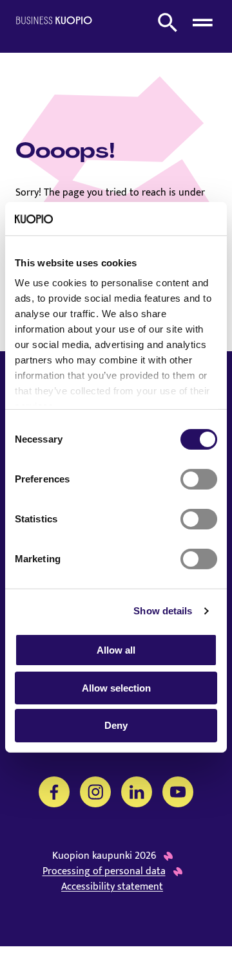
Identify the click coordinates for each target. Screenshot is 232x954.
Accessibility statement (112, 887)
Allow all (116, 650)
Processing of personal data (104, 871)
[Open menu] (202, 22)
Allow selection (116, 688)
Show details (162, 610)
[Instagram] (95, 791)
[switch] (198, 479)
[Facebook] (54, 791)
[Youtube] (177, 791)
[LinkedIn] (136, 791)
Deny (116, 725)
